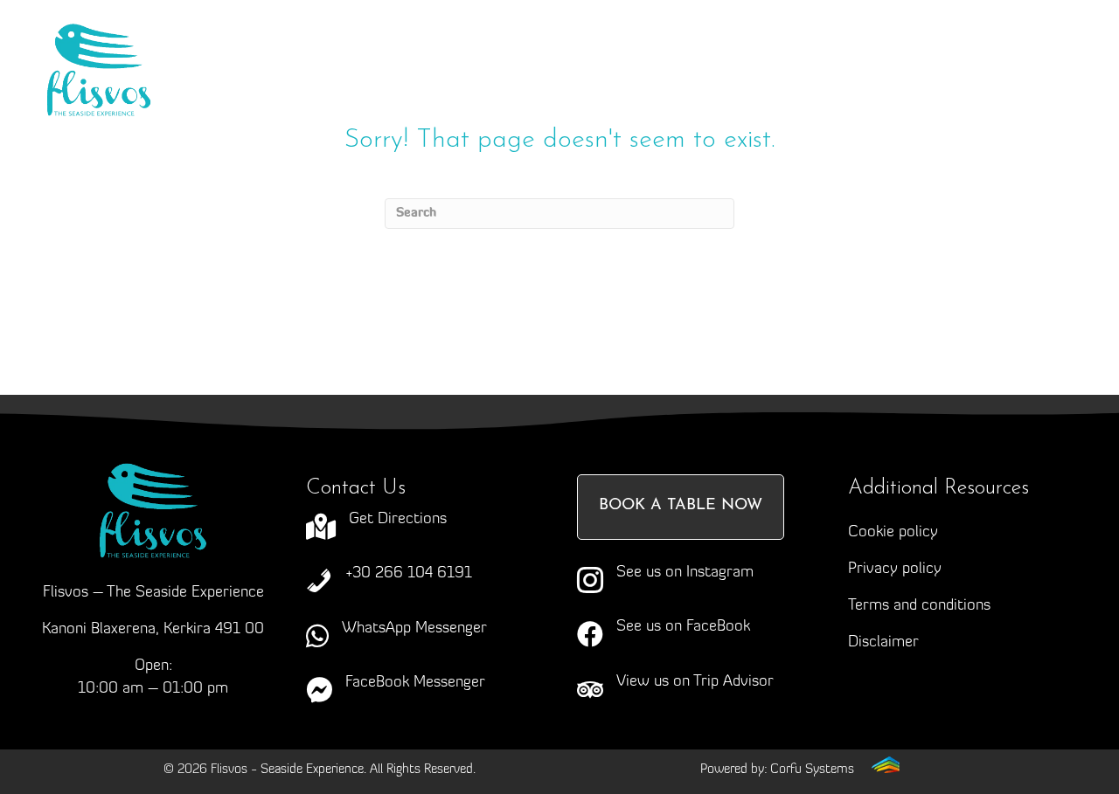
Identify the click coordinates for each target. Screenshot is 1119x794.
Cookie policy (893, 533)
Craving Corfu (522, 48)
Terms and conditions (919, 606)
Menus (658, 48)
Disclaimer (883, 643)
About (390, 48)
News (533, 83)
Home (286, 48)
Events (789, 48)
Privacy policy (895, 569)
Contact (644, 83)
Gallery (428, 83)
